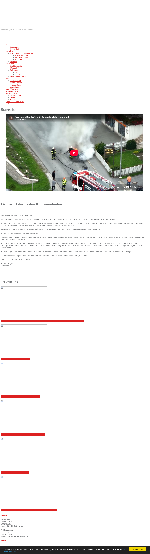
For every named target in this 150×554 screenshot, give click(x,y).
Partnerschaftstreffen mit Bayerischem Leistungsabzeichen (29, 510)
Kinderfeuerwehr (12, 91)
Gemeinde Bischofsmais (15, 102)
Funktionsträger (16, 66)
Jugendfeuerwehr (21, 57)
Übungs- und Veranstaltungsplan (22, 53)
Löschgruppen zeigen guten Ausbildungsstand (23, 434)
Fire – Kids (19, 60)
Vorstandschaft (15, 81)
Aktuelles (9, 51)
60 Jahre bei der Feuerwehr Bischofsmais (20, 396)
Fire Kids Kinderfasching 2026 (15, 359)
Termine (13, 98)
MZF (17, 72)
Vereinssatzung (15, 85)
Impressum (14, 47)
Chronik (13, 100)
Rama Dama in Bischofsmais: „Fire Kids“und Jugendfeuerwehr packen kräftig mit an (42, 321)
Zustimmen (138, 549)
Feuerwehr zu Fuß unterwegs (15, 472)
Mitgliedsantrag (16, 83)
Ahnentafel (14, 87)
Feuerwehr (10, 64)
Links (8, 104)
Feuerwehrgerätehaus (18, 76)
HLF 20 (18, 74)
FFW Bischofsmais (30, 19)
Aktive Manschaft (21, 55)
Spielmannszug (11, 93)
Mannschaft (14, 68)
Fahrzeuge (14, 70)
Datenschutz (14, 49)
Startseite (9, 45)
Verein (8, 79)
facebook (13, 62)
